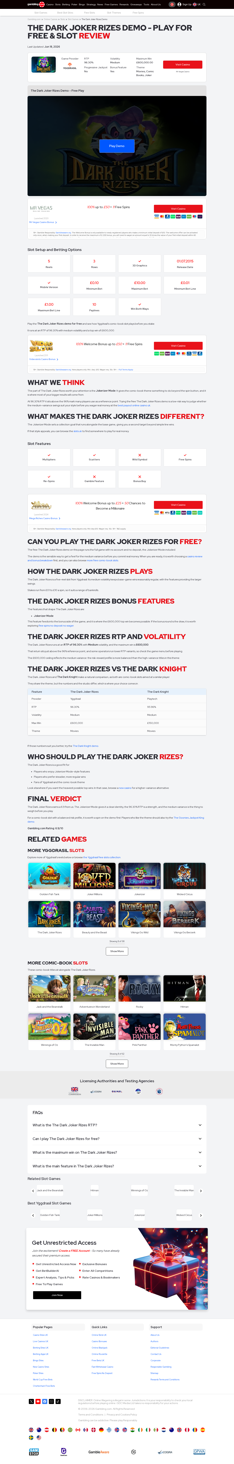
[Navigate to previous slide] (33, 1192)
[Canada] (85, 1437)
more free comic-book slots (102, 560)
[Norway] (179, 1437)
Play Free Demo (49, 875)
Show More (117, 951)
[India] (132, 1437)
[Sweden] (31, 1445)
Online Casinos (50, 19)
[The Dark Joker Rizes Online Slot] (78, 1437)
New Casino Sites (41, 1374)
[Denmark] (93, 1437)
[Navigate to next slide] (201, 1192)
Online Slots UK (99, 1342)
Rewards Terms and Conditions (165, 1387)
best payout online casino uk (134, 405)
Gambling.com (34, 19)
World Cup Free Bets (42, 1387)
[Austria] (46, 1437)
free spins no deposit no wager (56, 625)
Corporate (156, 1368)
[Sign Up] (172, 4)
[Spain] (202, 1437)
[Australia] (39, 1437)
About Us (155, 1342)
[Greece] (109, 1437)
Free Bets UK (98, 1368)
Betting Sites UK (40, 1355)
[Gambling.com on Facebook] (44, 1419)
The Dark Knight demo (85, 746)
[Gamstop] (34, 1459)
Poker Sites (38, 1381)
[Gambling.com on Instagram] (51, 1419)
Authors (154, 1349)
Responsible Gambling (161, 1374)
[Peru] (187, 1437)
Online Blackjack (99, 1355)
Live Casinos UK (40, 1349)
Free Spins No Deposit (102, 1381)
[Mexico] (156, 1437)
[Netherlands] (163, 1437)
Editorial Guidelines (160, 1355)
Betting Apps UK (40, 1361)
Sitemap (154, 1381)
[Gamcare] (63, 1460)
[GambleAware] (99, 1459)
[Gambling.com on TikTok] (58, 1419)
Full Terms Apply (126, 369)
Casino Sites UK (40, 1342)
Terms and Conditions (91, 1422)
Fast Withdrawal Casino (102, 1374)
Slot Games (73, 19)
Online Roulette (99, 1361)
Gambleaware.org (63, 232)
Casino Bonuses (99, 1349)
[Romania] (195, 1437)
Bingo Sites (38, 1368)
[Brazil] (70, 1437)
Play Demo (116, 146)
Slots (62, 19)
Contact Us (156, 1361)
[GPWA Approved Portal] (199, 1459)
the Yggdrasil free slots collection (102, 857)
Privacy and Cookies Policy (122, 1422)
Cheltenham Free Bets (44, 1393)
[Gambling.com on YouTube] (38, 1419)
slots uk (78, 431)
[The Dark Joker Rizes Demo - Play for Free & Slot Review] (31, 1437)
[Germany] (101, 1437)
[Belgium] (54, 1437)
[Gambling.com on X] (31, 1419)
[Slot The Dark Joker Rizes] (148, 1437)
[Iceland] (117, 1437)
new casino (125, 788)
